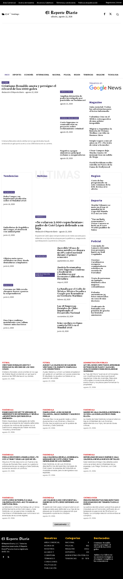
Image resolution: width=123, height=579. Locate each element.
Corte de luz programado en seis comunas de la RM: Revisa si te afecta (100, 184)
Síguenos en (95, 83)
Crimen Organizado (69, 118)
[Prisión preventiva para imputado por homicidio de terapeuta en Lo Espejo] (102, 486)
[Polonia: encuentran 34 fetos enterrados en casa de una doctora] (116, 295)
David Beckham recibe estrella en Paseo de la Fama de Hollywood (100, 165)
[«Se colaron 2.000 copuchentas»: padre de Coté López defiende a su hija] (60, 199)
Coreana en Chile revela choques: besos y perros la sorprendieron (15, 291)
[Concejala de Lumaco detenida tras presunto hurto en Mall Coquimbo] (116, 248)
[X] (110, 14)
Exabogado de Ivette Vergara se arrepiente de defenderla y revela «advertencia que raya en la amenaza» (20, 415)
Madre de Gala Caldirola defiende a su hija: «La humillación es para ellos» (101, 414)
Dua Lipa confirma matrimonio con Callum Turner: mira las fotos (15, 322)
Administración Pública (43, 275)
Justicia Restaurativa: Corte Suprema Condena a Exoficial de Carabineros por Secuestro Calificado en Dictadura (70, 273)
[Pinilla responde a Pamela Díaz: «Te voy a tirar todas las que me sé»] (21, 443)
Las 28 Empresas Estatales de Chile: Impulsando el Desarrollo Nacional (68, 309)
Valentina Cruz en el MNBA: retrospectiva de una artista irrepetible (100, 120)
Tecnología (9, 192)
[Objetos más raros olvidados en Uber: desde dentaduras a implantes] (16, 248)
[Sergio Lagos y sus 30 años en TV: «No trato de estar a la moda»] (118, 142)
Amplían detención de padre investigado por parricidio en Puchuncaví (73, 98)
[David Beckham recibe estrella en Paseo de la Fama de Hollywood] (118, 164)
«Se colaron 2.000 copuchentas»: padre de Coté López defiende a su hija (59, 225)
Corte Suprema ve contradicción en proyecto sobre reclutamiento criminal (71, 125)
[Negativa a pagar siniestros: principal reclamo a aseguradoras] (73, 142)
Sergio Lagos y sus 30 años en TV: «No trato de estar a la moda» (100, 143)
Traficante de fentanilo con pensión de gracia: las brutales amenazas (100, 310)
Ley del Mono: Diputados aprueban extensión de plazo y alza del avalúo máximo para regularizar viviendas (101, 368)
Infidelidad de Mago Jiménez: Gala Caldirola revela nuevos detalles (101, 458)
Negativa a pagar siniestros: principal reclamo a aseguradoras (72, 153)
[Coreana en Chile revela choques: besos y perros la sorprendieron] (16, 279)
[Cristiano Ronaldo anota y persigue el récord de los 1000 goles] (29, 116)
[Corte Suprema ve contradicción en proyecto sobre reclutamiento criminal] (73, 113)
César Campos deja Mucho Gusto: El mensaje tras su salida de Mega (100, 153)
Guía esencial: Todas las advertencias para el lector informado (100, 109)
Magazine (8, 285)
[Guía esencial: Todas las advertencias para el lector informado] (118, 108)
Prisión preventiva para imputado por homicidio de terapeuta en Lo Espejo (101, 502)
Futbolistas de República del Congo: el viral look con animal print (16, 229)
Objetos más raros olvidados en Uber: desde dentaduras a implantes (16, 260)
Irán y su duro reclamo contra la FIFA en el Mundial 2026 (69, 325)
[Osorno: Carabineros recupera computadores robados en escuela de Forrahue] (116, 262)
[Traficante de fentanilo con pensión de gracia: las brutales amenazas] (116, 309)
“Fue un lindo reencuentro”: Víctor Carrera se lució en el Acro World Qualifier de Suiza (100, 224)
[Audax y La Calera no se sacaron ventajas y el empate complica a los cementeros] (61, 351)
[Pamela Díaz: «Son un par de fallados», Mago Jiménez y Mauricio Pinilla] (61, 399)
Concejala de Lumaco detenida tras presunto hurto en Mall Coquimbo (100, 250)
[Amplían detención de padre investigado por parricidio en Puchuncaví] (73, 87)
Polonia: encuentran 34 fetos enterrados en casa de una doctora (99, 296)
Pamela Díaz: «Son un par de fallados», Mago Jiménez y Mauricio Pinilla (61, 414)
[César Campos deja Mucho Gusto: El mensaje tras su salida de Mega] (118, 152)
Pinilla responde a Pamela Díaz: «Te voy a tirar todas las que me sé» (20, 458)
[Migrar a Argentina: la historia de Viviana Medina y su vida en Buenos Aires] (118, 130)
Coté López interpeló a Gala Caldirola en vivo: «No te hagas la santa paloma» (19, 502)
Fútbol (5, 82)
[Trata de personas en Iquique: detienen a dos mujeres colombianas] (116, 281)
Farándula (40, 217)
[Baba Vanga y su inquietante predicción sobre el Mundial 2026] (16, 186)
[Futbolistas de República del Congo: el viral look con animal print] (16, 217)
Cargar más (60, 524)
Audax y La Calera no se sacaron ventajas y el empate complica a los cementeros (60, 367)
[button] (117, 14)
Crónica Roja (66, 92)
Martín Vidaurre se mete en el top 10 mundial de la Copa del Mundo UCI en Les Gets (100, 209)
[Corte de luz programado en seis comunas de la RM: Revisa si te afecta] (116, 183)
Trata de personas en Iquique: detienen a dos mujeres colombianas (100, 282)
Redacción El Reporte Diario (13, 92)
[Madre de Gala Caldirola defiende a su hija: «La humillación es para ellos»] (102, 399)
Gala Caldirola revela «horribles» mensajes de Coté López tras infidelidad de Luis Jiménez (61, 459)
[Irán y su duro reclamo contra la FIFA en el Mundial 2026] (45, 326)
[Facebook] (104, 14)
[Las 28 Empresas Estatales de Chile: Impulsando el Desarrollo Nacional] (45, 309)
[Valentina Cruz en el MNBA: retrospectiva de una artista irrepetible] (118, 118)
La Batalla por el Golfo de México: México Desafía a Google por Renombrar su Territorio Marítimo (71, 292)
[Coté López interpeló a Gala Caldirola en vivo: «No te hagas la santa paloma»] (21, 486)
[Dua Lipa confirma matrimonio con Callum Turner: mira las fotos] (16, 309)
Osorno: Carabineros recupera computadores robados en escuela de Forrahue (98, 266)
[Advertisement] (61, 47)
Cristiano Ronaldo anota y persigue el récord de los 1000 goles (29, 87)
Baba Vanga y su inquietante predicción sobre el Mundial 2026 (14, 198)
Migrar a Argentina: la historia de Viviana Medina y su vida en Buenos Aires (100, 132)
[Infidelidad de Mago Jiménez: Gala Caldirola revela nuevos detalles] (102, 443)
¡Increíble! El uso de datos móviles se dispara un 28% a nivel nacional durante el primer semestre (71, 253)
